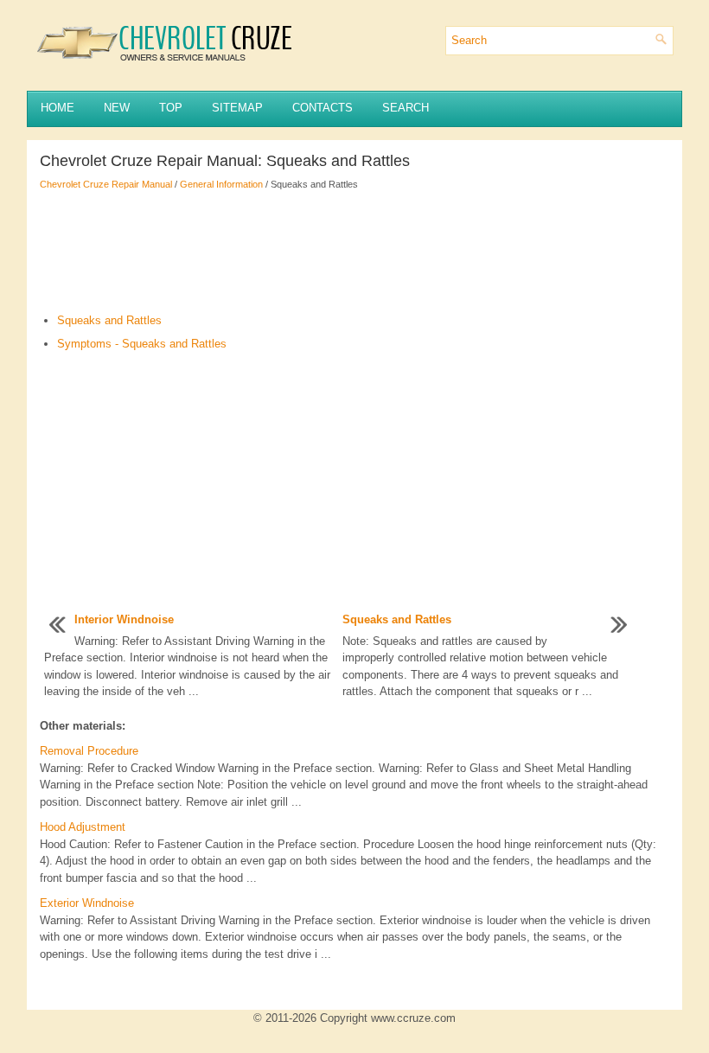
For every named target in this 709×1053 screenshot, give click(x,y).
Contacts (322, 107)
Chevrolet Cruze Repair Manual (106, 184)
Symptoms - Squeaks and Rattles (142, 343)
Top (170, 107)
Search (405, 107)
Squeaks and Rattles (109, 320)
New (117, 107)
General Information (221, 184)
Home (57, 107)
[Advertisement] (354, 251)
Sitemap (237, 107)
